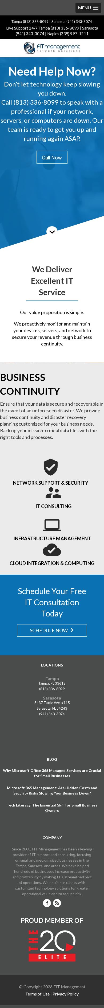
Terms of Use (37, 993)
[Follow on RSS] (57, 903)
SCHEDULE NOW (49, 630)
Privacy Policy (66, 993)
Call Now (52, 157)
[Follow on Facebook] (47, 903)
